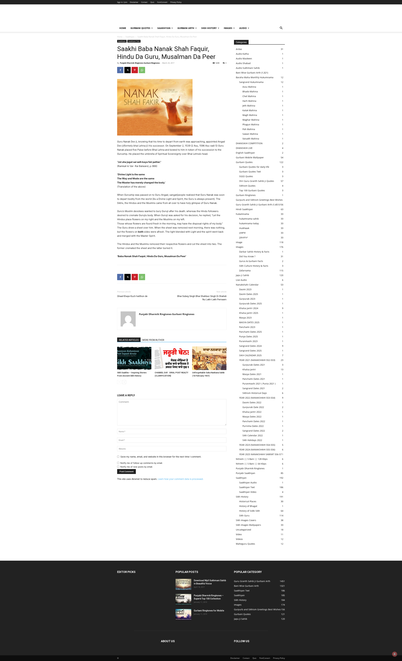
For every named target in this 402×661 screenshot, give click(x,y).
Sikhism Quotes (247, 185)
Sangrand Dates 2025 (250, 350)
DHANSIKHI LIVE (244, 148)
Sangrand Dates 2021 (253, 388)
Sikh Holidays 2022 (252, 440)
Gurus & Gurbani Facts (251, 261)
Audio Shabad (243, 63)
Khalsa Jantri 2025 (248, 312)
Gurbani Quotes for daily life (254, 166)
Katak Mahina (249, 110)
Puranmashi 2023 (248, 341)
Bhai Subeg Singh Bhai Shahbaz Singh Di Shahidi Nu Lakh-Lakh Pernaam (201, 298)
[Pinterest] (135, 70)
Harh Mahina (249, 100)
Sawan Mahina (250, 133)
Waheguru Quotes (245, 543)
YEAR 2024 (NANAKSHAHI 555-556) (257, 449)
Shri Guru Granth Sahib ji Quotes (256, 181)
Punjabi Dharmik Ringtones (250, 468)
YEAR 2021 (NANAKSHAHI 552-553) (257, 360)
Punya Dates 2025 (248, 336)
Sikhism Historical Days (254, 393)
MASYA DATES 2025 (249, 322)
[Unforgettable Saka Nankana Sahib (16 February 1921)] (209, 358)
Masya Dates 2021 (251, 374)
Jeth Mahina (248, 105)
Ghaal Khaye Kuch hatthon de (132, 296)
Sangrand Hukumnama (251, 82)
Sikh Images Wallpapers (248, 524)
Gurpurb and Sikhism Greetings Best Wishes (259, 199)
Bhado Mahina (250, 91)
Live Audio (241, 279)
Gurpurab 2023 (247, 298)
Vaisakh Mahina (250, 138)
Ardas (239, 49)
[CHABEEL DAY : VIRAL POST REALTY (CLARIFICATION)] (172, 358)
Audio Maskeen (244, 58)
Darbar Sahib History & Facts (254, 251)
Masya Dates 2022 (251, 416)
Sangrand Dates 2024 (250, 345)
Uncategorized (243, 529)
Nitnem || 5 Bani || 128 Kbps (252, 458)
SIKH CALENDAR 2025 (250, 355)
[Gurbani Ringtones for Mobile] (183, 614)
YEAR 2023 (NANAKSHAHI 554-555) (257, 444)
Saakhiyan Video (247, 491)
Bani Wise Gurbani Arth (248, 72)
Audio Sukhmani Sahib (248, 67)
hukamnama (242, 213)
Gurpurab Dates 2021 (253, 364)
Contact (144, 2)
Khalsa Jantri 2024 (248, 308)
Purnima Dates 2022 (253, 425)
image (239, 242)
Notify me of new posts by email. (136, 466)
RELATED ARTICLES (129, 340)
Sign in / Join (122, 2)
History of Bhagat (248, 506)
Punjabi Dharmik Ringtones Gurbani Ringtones (140, 63)
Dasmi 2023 (245, 289)
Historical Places (247, 501)
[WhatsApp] (142, 70)
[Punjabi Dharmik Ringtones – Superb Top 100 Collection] (183, 599)
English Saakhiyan (245, 152)
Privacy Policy (176, 2)
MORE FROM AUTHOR (153, 340)
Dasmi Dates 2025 (248, 294)
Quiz (152, 2)
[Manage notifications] (394, 654)
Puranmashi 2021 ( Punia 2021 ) (259, 383)
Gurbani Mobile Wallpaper (250, 157)
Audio (243, 28)
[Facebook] (120, 70)
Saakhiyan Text (134, 41)
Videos (239, 539)
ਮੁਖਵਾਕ (242, 232)
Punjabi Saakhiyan (245, 473)
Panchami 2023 (247, 327)
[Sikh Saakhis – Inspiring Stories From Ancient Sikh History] (134, 358)
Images (228, 28)
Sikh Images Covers (246, 520)
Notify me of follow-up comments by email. (141, 463)
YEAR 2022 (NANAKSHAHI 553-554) (257, 397)
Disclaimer (134, 2)
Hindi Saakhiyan (244, 209)
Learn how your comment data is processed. (181, 479)
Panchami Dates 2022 (253, 421)
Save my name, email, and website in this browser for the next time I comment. (160, 456)
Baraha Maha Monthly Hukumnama (254, 77)
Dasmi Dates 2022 (251, 402)
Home (122, 28)
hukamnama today (249, 223)
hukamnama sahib (249, 218)
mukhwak (244, 228)
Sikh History (242, 496)
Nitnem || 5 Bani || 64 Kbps (251, 463)
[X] (127, 70)
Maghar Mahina (250, 119)
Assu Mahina (249, 86)
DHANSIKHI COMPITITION (249, 143)
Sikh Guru (244, 515)
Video (239, 534)
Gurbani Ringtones (246, 195)
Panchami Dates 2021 (253, 378)
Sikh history (209, 28)
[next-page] (124, 382)
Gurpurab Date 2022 (253, 407)
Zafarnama (245, 270)
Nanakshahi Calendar (247, 284)
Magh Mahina (249, 115)
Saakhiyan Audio (248, 482)
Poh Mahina (248, 129)
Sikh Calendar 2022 (252, 435)
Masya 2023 (245, 317)
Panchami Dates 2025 (250, 331)
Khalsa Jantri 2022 (251, 411)
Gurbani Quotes (140, 28)
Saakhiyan (163, 28)
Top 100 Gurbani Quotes (252, 190)
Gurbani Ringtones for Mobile (209, 610)
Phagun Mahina (250, 124)
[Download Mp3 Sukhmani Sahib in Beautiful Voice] (183, 584)
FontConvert (162, 2)
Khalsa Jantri (249, 369)
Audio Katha (242, 53)
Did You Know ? (247, 256)
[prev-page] (119, 382)
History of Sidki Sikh (249, 510)
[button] (281, 28)
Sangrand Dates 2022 (253, 430)
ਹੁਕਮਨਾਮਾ (243, 237)
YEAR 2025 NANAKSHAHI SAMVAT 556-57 (260, 454)
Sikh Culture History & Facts (253, 265)
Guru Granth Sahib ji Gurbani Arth (254, 204)
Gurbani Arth (185, 28)
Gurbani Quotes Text (250, 171)
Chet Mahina (249, 96)
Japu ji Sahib (242, 275)
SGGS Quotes (246, 176)
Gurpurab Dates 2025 (250, 303)
